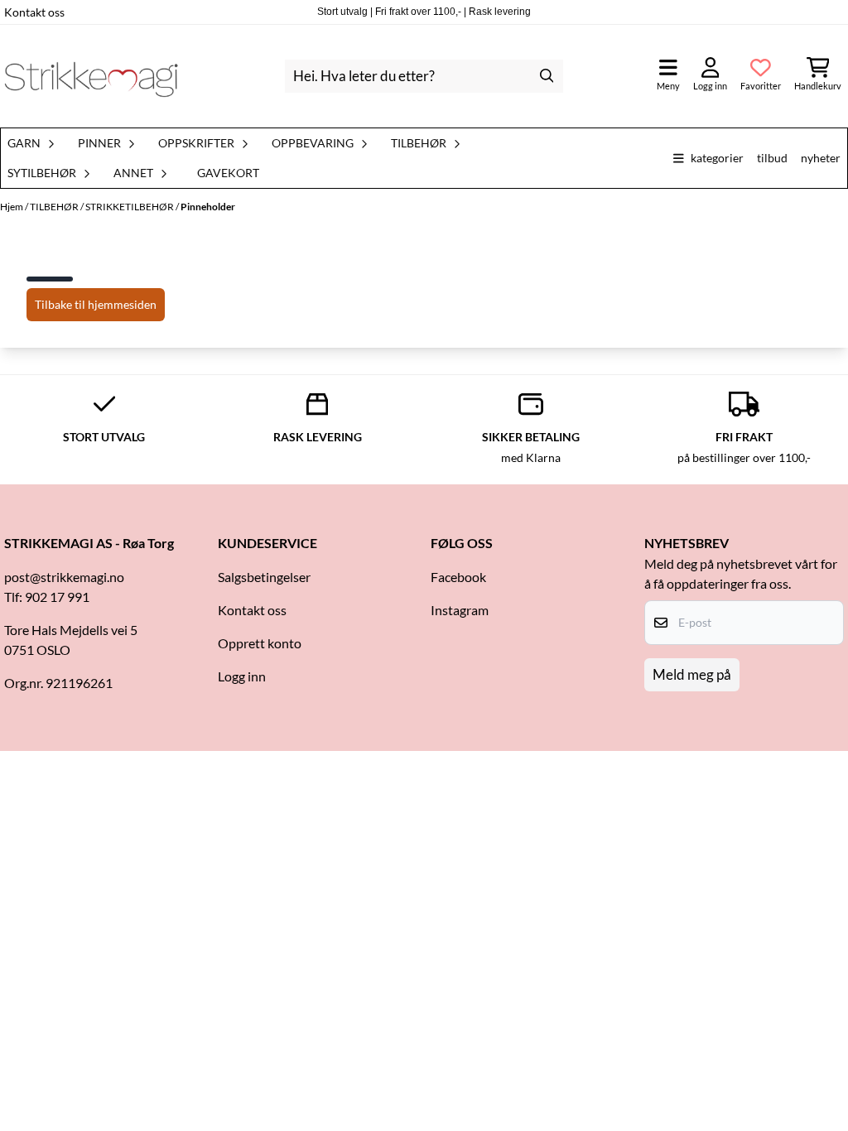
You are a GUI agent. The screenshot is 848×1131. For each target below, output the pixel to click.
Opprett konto (259, 643)
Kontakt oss (34, 12)
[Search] (546, 76)
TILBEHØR (55, 206)
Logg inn (242, 676)
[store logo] (91, 76)
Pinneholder (208, 206)
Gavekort (228, 173)
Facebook (458, 577)
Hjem (12, 206)
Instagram (460, 610)
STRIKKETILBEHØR (130, 206)
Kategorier (717, 158)
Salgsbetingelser (264, 577)
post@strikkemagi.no (64, 577)
